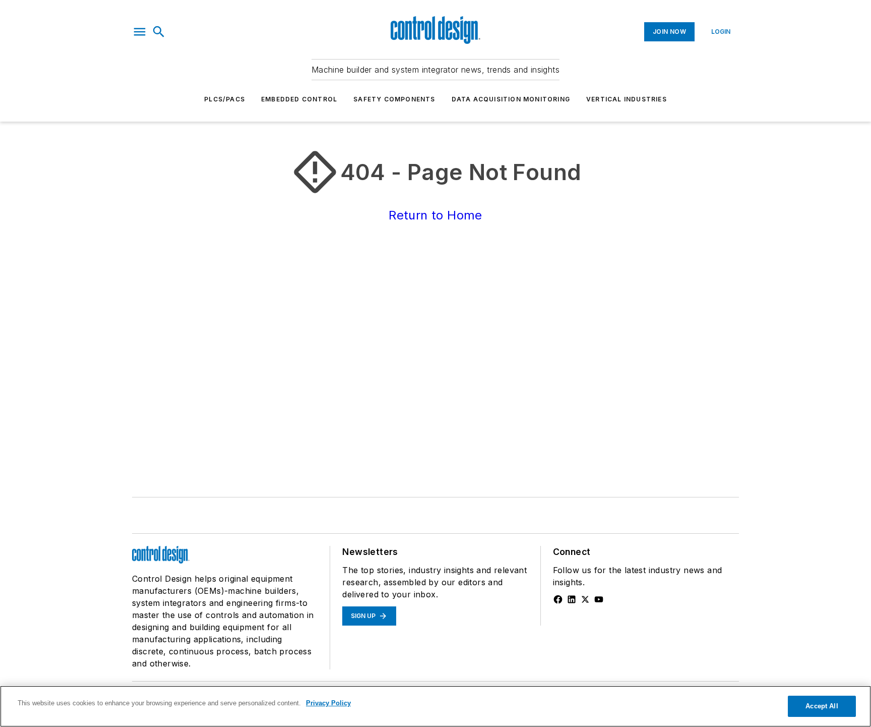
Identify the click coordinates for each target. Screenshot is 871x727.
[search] (158, 31)
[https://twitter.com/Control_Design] (585, 599)
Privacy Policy (328, 703)
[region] (435, 706)
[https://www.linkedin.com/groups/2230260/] (572, 599)
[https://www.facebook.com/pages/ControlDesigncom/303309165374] (558, 599)
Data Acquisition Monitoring (511, 99)
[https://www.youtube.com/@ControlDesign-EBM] (599, 599)
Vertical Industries (626, 99)
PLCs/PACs (224, 99)
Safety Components (394, 99)
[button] (139, 31)
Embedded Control (299, 99)
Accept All (821, 706)
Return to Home (435, 215)
